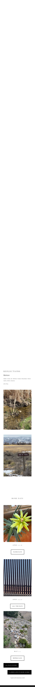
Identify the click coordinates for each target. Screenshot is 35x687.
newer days (17, 658)
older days (17, 552)
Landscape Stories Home (19, 672)
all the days (17, 606)
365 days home (11, 665)
